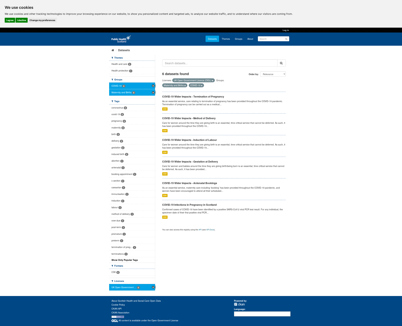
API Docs (210, 229)
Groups (238, 38)
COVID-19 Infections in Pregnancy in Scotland (189, 204)
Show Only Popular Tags (124, 259)
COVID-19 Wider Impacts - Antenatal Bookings (189, 183)
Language (239, 309)
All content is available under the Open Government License (148, 320)
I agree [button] (10, 20)
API (200, 229)
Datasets (212, 38)
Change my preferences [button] (42, 20)
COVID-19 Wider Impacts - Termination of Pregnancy (193, 96)
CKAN (239, 304)
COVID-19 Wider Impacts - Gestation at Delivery (190, 161)
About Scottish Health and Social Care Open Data (136, 300)
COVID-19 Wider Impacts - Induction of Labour (189, 140)
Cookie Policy (118, 304)
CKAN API (116, 308)
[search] (281, 63)
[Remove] (212, 80)
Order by (253, 74)
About (250, 38)
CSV (165, 109)
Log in (286, 30)
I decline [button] (21, 20)
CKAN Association (120, 312)
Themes (226, 38)
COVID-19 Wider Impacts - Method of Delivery (189, 118)
